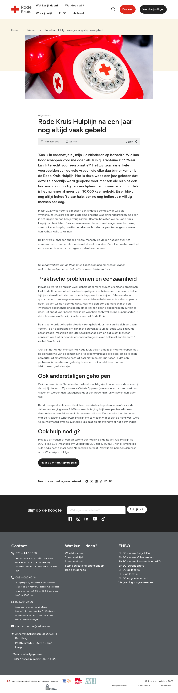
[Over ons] (33, 681)
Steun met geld (74, 561)
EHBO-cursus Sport (131, 565)
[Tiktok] (103, 519)
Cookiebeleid (144, 685)
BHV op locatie (128, 574)
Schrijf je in (137, 509)
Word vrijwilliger (153, 9)
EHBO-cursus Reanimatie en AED (140, 561)
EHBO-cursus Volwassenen (136, 557)
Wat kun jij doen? (47, 5)
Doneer (127, 9)
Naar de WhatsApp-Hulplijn (59, 462)
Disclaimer (166, 685)
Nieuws (31, 30)
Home (14, 30)
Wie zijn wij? (44, 13)
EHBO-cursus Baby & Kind (135, 553)
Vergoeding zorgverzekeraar (136, 582)
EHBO (62, 13)
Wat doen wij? (74, 5)
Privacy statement (119, 685)
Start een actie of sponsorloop (84, 565)
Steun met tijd (74, 557)
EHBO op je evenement (133, 578)
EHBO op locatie (129, 569)
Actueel (78, 13)
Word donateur (74, 553)
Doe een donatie (75, 569)
